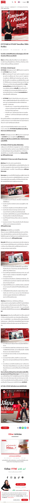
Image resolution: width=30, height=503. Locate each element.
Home (2, 7)
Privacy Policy (17, 487)
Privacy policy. (11, 497)
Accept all (25, 500)
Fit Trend (7, 7)
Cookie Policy (23, 487)
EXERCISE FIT (13, 7)
